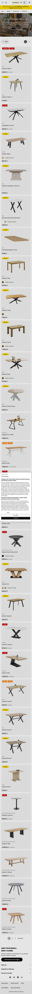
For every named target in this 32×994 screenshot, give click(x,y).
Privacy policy (4, 474)
